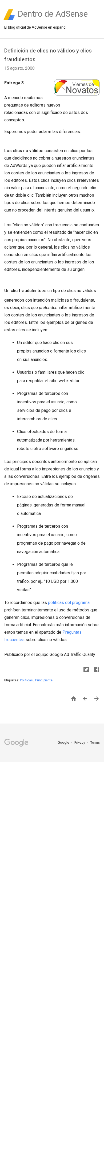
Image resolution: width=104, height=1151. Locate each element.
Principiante (44, 680)
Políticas (27, 680)
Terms (95, 742)
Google (64, 742)
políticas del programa (69, 602)
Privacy (80, 742)
